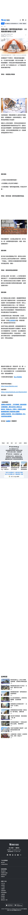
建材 (12, 443)
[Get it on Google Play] (18, 905)
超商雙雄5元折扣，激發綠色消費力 (14, 456)
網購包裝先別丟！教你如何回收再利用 (14, 459)
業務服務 (3, 896)
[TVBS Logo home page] (5, 20)
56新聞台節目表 (4, 864)
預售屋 (3, 443)
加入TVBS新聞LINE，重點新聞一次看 (14, 474)
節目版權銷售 (4, 892)
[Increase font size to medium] (20, 20)
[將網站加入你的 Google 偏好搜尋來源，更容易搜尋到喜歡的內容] (14, 476)
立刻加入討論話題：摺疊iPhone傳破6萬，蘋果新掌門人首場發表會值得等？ (16, 23)
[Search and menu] (25, 20)
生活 (5, 26)
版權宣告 (3, 876)
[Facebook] (7, 855)
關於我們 (3, 862)
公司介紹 (3, 883)
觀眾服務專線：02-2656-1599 (14, 851)
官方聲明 (3, 898)
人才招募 (3, 887)
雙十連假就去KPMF (14, 449)
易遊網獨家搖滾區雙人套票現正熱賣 (14, 450)
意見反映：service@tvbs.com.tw (14, 850)
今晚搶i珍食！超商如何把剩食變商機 (14, 457)
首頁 (2, 26)
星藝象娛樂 (3, 890)
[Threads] (12, 855)
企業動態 (3, 885)
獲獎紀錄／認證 (4, 899)
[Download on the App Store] (9, 905)
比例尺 (20, 443)
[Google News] (20, 855)
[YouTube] (18, 855)
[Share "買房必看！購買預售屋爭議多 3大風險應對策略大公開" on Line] (23, 20)
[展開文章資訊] (25, 35)
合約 (16, 443)
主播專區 (3, 888)
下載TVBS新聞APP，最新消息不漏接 (14, 472)
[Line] (10, 855)
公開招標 (3, 894)
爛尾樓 (25, 443)
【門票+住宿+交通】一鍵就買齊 (14, 452)
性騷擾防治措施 (4, 872)
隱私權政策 (3, 871)
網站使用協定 (4, 874)
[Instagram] (15, 855)
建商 (8, 443)
